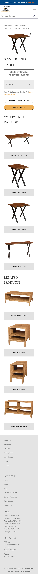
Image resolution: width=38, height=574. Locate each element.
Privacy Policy (28, 568)
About (6, 484)
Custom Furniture (10, 497)
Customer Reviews (10, 493)
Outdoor (7, 465)
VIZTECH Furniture (25, 571)
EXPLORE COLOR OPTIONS (19, 100)
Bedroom (7, 444)
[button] (31, 34)
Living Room (13, 26)
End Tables (13, 28)
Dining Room (8, 453)
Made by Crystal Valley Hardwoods (19, 73)
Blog (5, 488)
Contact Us (8, 505)
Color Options (9, 501)
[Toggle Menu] (34, 9)
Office (6, 461)
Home (6, 26)
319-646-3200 (9, 557)
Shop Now (31, 2)
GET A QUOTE (19, 107)
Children (7, 449)
